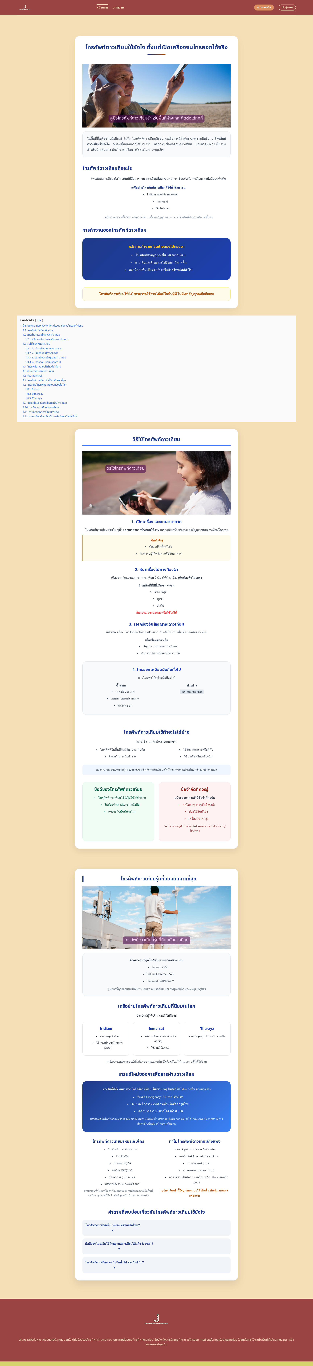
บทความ (118, 7)
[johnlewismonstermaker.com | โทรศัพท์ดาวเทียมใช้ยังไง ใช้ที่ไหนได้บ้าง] (54, 7)
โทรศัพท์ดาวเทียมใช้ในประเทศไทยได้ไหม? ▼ (112, 1228)
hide (39, 320)
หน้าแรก (102, 7)
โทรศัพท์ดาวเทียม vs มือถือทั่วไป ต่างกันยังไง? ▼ (114, 1265)
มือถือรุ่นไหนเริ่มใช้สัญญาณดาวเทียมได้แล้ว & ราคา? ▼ (119, 1246)
